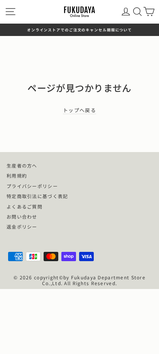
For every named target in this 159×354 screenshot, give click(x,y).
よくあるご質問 (24, 206)
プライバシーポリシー (32, 186)
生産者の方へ (22, 165)
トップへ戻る (79, 110)
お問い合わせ (22, 216)
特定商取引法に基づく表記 (37, 196)
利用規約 (17, 175)
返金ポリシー (22, 226)
